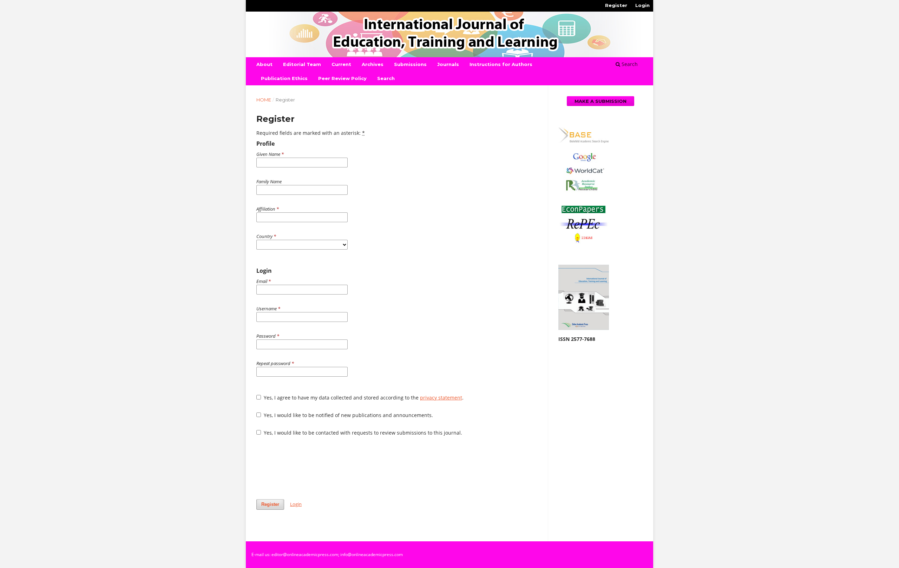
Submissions (410, 64)
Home (263, 100)
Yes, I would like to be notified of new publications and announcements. (347, 415)
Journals (448, 64)
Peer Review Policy (342, 78)
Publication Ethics (284, 78)
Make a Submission (600, 101)
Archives (372, 64)
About (264, 64)
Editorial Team (302, 64)
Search (386, 78)
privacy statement (441, 397)
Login (642, 5)
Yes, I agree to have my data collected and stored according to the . (363, 397)
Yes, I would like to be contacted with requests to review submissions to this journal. (362, 432)
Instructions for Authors (501, 64)
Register (616, 5)
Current (341, 64)
